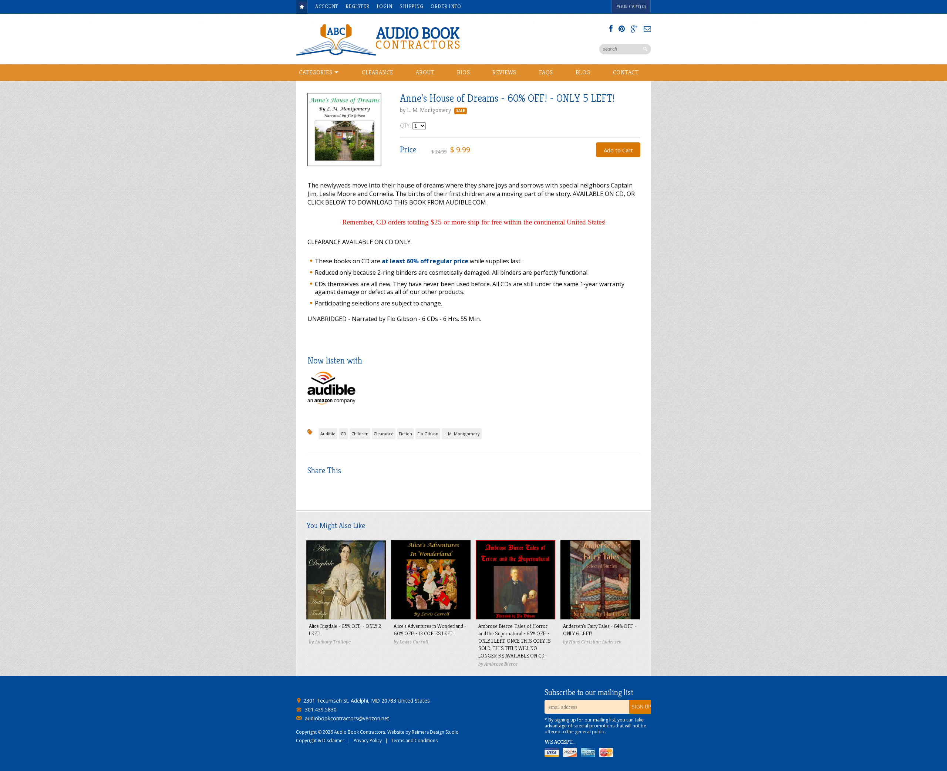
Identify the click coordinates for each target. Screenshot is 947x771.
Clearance (377, 72)
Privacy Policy (368, 740)
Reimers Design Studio (435, 732)
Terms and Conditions (414, 740)
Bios (463, 72)
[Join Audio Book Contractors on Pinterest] (622, 29)
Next (375, 136)
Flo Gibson (427, 433)
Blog (583, 72)
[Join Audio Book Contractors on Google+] (634, 29)
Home (302, 7)
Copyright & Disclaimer (320, 740)
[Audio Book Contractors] (407, 39)
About (425, 72)
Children (359, 433)
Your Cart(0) (631, 6)
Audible (328, 433)
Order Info (446, 6)
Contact (626, 72)
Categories (316, 72)
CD (343, 433)
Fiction (405, 433)
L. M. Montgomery (462, 433)
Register (358, 6)
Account (326, 6)
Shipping (411, 6)
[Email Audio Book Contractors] (647, 29)
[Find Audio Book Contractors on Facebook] (611, 29)
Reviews (504, 72)
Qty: (406, 125)
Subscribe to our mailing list (589, 692)
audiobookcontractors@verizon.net (347, 718)
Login (384, 6)
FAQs (546, 72)
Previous (313, 136)
